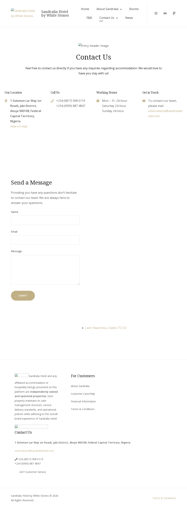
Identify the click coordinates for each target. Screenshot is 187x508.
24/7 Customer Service (32, 472)
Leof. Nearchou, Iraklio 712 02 (106, 328)
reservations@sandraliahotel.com (34, 450)
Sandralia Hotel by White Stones (55, 13)
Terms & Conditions (83, 409)
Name (14, 212)
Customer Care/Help (83, 393)
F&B (89, 18)
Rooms (134, 9)
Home (85, 9)
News (129, 18)
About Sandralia (107, 9)
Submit (22, 295)
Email (14, 231)
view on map (18, 126)
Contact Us (106, 18)
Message (16, 251)
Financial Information (83, 401)
